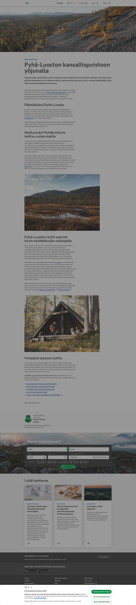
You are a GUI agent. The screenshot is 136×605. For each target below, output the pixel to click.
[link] (25, 587)
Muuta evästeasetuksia (101, 597)
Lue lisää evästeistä (40, 598)
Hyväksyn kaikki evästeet (101, 592)
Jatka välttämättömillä (101, 602)
